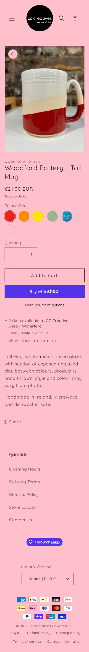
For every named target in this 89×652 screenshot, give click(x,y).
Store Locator (23, 507)
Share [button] (15, 421)
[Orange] (24, 216)
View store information (32, 340)
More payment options (44, 305)
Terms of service (27, 641)
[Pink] (10, 229)
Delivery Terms (24, 481)
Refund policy (39, 633)
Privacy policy (68, 633)
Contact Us (20, 519)
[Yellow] (38, 216)
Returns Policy (24, 494)
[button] (11, 18)
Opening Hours (24, 469)
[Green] (52, 216)
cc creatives (41, 626)
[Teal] (66, 216)
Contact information (64, 641)
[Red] (10, 216)
